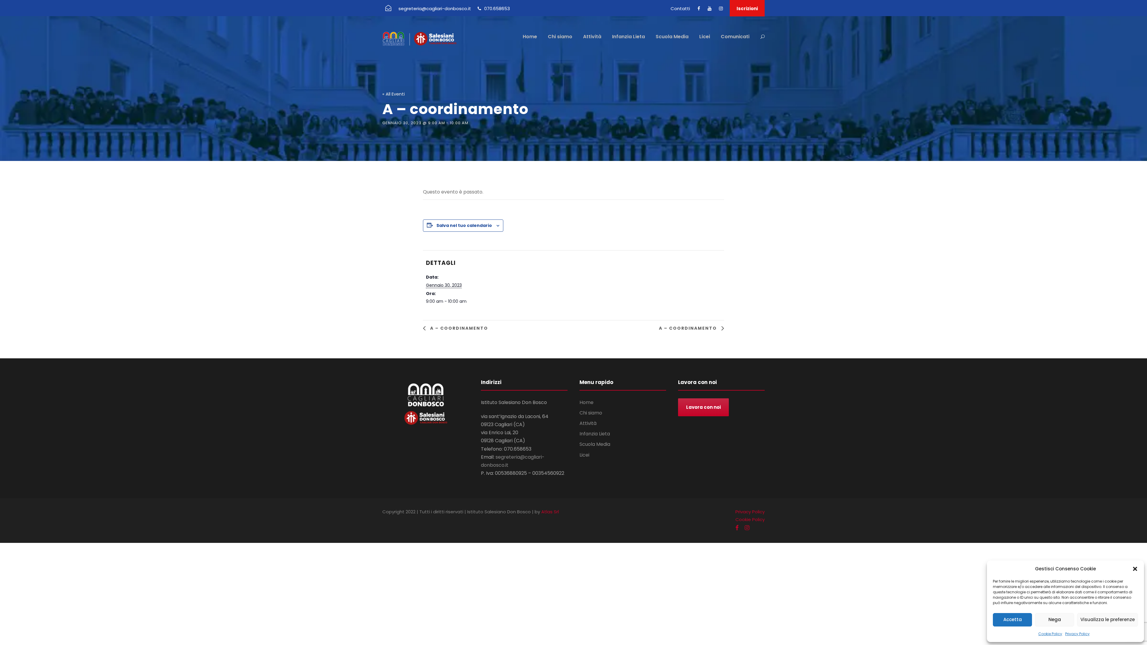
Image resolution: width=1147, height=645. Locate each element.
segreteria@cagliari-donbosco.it (434, 8)
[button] (1135, 569)
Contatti (680, 8)
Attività (592, 36)
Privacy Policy (1077, 633)
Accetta (1012, 619)
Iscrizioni (747, 8)
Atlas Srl (550, 512)
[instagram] (721, 8)
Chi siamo (560, 36)
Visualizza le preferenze (1107, 619)
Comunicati (735, 36)
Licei (704, 36)
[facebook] (698, 8)
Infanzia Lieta (628, 36)
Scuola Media (672, 36)
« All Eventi (393, 94)
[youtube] (709, 8)
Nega (1054, 619)
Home (530, 36)
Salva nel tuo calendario (464, 225)
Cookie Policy (1050, 633)
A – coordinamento (458, 328)
